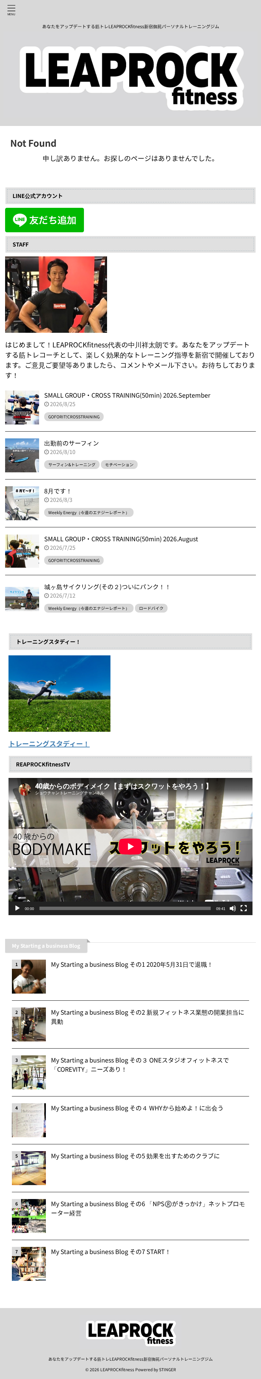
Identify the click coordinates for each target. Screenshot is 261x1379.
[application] (130, 846)
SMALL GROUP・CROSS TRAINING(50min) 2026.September (127, 395)
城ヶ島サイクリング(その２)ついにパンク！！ (107, 586)
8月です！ (58, 490)
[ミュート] (232, 908)
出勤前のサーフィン (71, 442)
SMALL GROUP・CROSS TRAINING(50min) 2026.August (121, 538)
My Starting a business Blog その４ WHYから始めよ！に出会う (137, 1107)
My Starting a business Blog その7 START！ (111, 1251)
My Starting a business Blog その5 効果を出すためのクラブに (135, 1155)
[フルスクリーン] (243, 908)
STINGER (167, 1369)
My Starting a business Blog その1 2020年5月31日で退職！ (132, 964)
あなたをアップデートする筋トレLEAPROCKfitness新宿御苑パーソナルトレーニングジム (130, 1359)
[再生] (17, 908)
